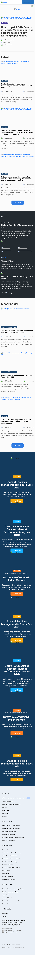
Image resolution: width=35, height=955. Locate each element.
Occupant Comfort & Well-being (11, 853)
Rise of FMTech (7, 261)
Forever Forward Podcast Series (12, 901)
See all (3, 293)
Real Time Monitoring (8, 840)
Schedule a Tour (28, 2)
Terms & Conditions (18, 947)
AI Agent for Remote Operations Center (16, 798)
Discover (5, 807)
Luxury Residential (7, 876)
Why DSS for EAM (7, 801)
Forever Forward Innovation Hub (12, 904)
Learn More (17, 501)
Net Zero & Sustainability (9, 862)
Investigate (5, 810)
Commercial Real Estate (9, 879)
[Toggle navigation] (32, 6)
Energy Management (8, 834)
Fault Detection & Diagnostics (11, 825)
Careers (4, 916)
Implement (5, 813)
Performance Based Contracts (11, 859)
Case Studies (6, 895)
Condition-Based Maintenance (11, 828)
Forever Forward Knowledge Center (13, 889)
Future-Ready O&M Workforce (11, 868)
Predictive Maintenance (9, 831)
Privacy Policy (6, 947)
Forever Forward (7, 850)
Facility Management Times (10, 892)
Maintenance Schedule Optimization (13, 837)
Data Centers (6, 870)
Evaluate (4, 816)
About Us (5, 913)
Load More (17, 202)
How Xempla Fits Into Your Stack (12, 804)
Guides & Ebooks (7, 898)
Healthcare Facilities (8, 865)
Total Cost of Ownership (9, 856)
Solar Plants (5, 873)
